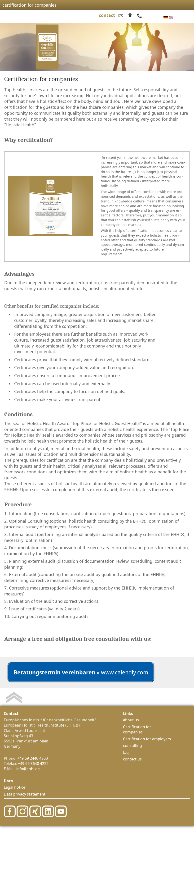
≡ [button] (190, 4)
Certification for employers (147, 738)
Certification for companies (137, 729)
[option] (165, 17)
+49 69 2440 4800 (32, 758)
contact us (132, 759)
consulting (132, 745)
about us (131, 720)
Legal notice (14, 787)
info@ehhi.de (28, 768)
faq (126, 752)
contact (107, 15)
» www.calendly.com (81, 672)
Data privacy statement (24, 794)
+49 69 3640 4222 (33, 763)
